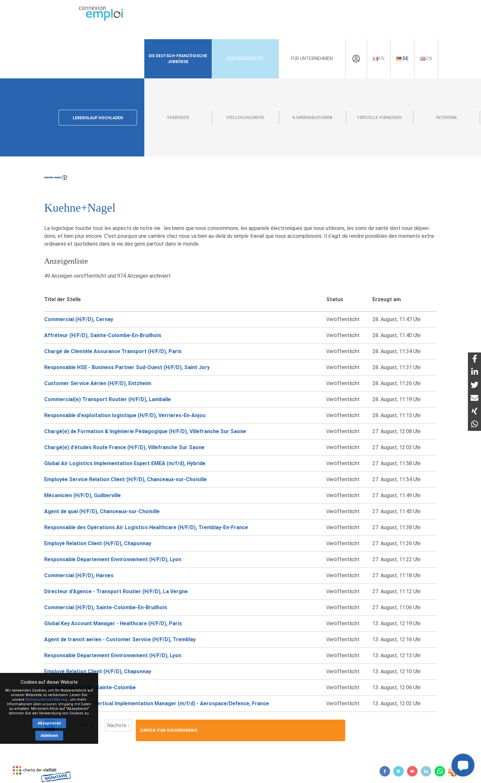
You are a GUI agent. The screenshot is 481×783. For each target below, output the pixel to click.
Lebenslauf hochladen (98, 118)
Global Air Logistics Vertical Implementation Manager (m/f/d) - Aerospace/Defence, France (156, 703)
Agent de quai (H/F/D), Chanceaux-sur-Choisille (102, 511)
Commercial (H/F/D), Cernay (78, 319)
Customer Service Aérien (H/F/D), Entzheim (97, 383)
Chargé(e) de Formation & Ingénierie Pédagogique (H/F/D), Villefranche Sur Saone (145, 431)
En (428, 58)
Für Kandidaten (245, 58)
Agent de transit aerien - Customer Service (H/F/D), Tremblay (120, 639)
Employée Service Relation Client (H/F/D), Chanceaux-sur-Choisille (125, 479)
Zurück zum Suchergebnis (168, 730)
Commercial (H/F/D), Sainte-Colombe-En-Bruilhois (105, 607)
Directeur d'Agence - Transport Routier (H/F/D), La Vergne (116, 591)
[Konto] (356, 59)
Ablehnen (49, 735)
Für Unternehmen (312, 58)
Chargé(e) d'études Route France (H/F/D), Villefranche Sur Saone (124, 447)
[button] (463, 765)
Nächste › (118, 725)
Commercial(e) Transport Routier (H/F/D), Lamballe (107, 399)
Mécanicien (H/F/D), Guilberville (82, 495)
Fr (381, 58)
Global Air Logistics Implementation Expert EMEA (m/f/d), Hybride (124, 463)
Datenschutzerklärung (46, 699)
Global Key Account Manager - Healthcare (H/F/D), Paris (113, 623)
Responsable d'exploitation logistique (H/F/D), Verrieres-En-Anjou (124, 415)
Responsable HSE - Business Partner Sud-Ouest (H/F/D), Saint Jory (127, 367)
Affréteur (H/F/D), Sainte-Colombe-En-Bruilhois (102, 335)
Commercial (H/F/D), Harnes (79, 575)
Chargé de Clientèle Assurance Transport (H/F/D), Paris (113, 351)
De (404, 58)
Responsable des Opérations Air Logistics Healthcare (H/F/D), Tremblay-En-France (146, 527)
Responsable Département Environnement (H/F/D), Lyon (112, 559)
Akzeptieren (49, 723)
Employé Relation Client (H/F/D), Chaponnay (97, 543)
